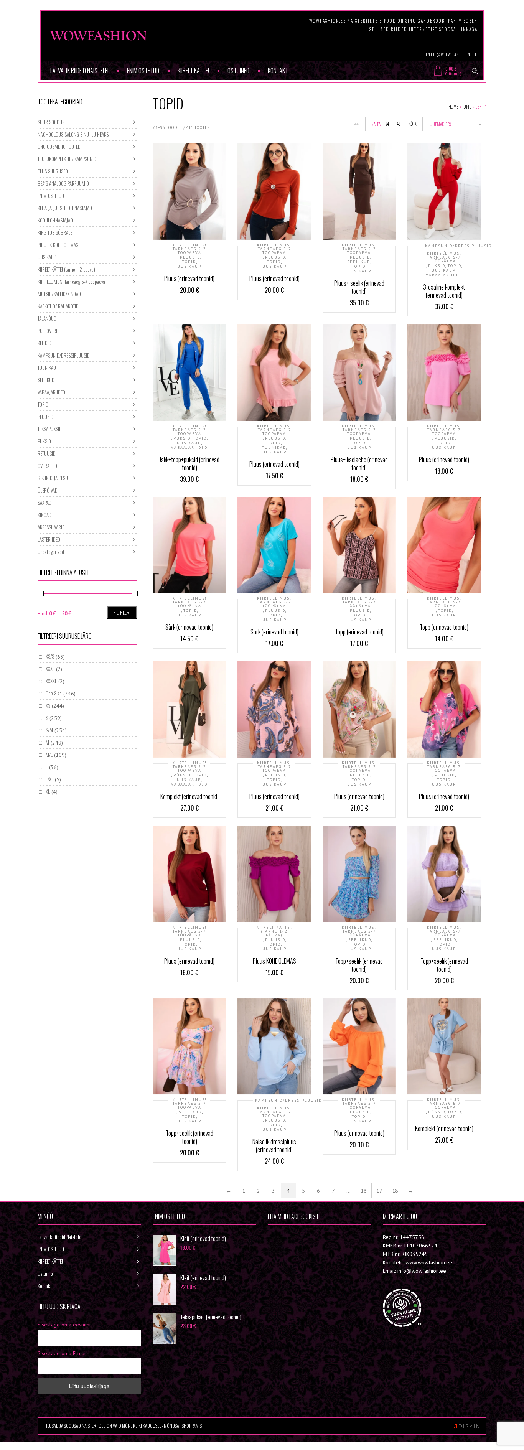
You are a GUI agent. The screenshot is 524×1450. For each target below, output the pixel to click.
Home (453, 107)
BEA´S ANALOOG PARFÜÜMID (63, 183)
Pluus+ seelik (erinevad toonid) (359, 287)
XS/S (50, 656)
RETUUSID (47, 453)
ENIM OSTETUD (143, 70)
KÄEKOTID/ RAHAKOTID (58, 306)
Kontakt (278, 70)
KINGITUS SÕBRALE (55, 232)
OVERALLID (47, 466)
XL (48, 791)
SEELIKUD (358, 262)
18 (395, 1190)
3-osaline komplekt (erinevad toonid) (444, 291)
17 (379, 1190)
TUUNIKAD (274, 448)
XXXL (50, 668)
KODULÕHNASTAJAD (55, 220)
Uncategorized (51, 551)
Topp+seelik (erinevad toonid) (359, 965)
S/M (49, 730)
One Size (54, 693)
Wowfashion (294, 1237)
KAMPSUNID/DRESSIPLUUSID (458, 246)
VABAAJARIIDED (444, 275)
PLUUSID (190, 257)
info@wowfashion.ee (452, 54)
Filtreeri (122, 612)
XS (48, 705)
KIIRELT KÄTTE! (193, 70)
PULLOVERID (49, 330)
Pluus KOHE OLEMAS (274, 961)
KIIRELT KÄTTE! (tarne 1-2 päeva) (274, 931)
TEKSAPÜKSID (50, 429)
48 (399, 124)
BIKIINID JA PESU (53, 478)
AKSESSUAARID (51, 527)
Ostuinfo (238, 70)
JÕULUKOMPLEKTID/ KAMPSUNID (67, 159)
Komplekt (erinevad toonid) (189, 796)
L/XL (49, 779)
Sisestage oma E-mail (62, 1353)
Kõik (413, 124)
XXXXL (51, 681)
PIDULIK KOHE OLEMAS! (58, 245)
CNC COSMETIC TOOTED (59, 146)
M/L (49, 754)
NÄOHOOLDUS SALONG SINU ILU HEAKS (73, 134)
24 (387, 124)
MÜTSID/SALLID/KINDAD (59, 294)
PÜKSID (436, 266)
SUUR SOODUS (51, 122)
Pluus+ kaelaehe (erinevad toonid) (359, 463)
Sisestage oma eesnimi (64, 1324)
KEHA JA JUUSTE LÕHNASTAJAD (65, 208)
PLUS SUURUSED (53, 171)
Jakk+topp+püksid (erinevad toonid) (189, 463)
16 (364, 1190)
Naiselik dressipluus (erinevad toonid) (274, 1145)
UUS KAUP (189, 267)
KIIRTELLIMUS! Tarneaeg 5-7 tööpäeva (189, 249)
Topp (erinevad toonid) (359, 631)
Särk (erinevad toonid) (189, 627)
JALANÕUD (47, 318)
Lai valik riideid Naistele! (79, 70)
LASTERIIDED (49, 539)
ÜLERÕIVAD (48, 490)
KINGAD (44, 515)
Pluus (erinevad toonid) (189, 278)
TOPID (467, 107)
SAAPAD (44, 502)
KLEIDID (44, 343)
